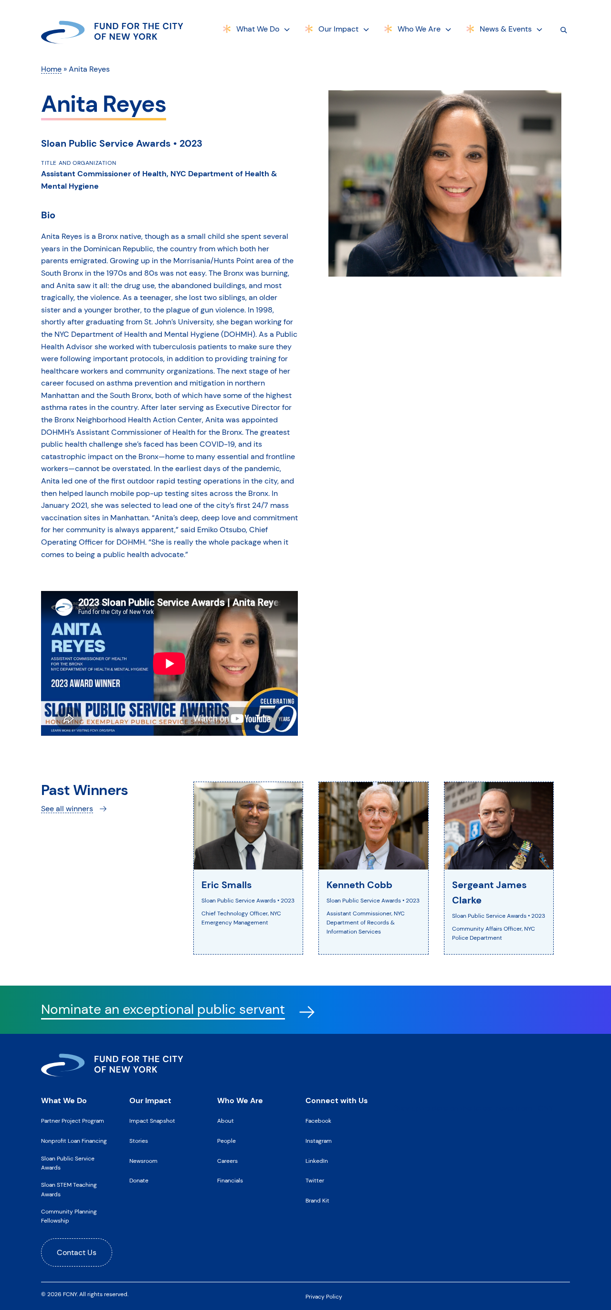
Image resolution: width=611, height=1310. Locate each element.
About (225, 1121)
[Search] (564, 29)
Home (51, 69)
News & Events (506, 29)
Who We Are (419, 29)
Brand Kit (317, 1200)
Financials (230, 1180)
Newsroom (143, 1161)
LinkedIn (317, 1161)
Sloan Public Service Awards (68, 1163)
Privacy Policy (324, 1296)
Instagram (319, 1141)
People (226, 1141)
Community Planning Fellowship (69, 1216)
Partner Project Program (72, 1121)
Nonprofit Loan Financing (74, 1141)
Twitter (315, 1180)
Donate (138, 1180)
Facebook (318, 1121)
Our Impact (338, 29)
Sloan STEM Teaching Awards (69, 1189)
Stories (138, 1141)
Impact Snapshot (152, 1121)
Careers (227, 1161)
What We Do (257, 29)
